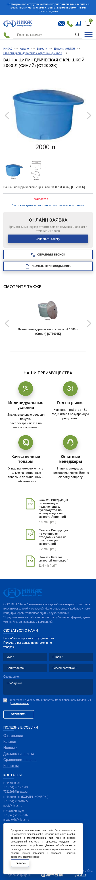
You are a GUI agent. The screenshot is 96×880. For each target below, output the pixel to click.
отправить (18, 714)
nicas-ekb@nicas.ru (16, 819)
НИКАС (8, 48)
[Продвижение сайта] (52, 875)
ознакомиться (20, 703)
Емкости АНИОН (64, 48)
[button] (89, 115)
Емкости (42, 48)
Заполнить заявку (48, 239)
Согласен (20, 863)
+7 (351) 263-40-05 (15, 801)
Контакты (11, 766)
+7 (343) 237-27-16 (15, 815)
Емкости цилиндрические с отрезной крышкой (32, 53)
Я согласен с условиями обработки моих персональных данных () (50, 701)
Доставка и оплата (18, 754)
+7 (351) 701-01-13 (15, 787)
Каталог (25, 48)
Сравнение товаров (79, 22)
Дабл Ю (80, 875)
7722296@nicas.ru (15, 791)
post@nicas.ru (12, 805)
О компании (13, 736)
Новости (10, 748)
